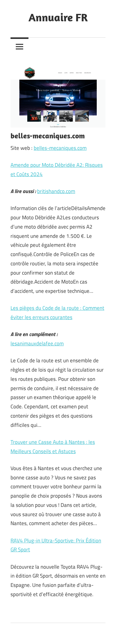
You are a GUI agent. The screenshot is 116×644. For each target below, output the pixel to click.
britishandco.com (56, 191)
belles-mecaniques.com (60, 148)
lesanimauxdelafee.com (37, 343)
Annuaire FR (58, 17)
